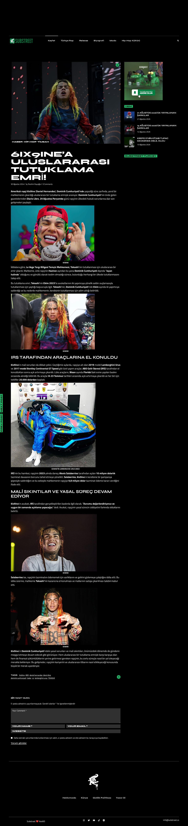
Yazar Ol (120, 798)
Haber (17, 142)
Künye (84, 798)
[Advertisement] (76, 18)
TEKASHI (51, 678)
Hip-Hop (30, 142)
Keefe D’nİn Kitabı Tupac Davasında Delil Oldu (152, 139)
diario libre (47, 675)
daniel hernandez (36, 675)
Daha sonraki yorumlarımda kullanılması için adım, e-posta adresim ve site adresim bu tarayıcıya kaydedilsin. (61, 737)
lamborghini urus (41, 678)
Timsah (43, 142)
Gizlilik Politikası (102, 798)
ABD (27, 675)
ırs (33, 678)
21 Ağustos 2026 (143, 119)
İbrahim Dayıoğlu (34, 184)
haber (29, 678)
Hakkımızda (69, 798)
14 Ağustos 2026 (143, 131)
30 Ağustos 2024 (17, 184)
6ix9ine (22, 675)
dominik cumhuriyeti (18, 678)
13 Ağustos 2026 (143, 144)
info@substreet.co (171, 820)
